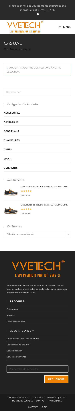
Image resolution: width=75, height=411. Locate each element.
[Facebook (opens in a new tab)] (37, 14)
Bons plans (11, 131)
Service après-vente (16, 356)
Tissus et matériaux (16, 321)
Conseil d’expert (14, 350)
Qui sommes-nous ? (19, 397)
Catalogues (12, 309)
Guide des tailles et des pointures (23, 338)
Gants (8, 149)
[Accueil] (5, 49)
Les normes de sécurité (18, 344)
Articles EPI (11, 122)
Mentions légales (22, 401)
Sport (8, 158)
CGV (62, 397)
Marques (11, 315)
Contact (41, 401)
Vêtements (11, 167)
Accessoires (12, 112)
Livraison (38, 397)
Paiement (52, 397)
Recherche (56, 379)
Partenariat (56, 401)
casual (27, 49)
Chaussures (12, 140)
